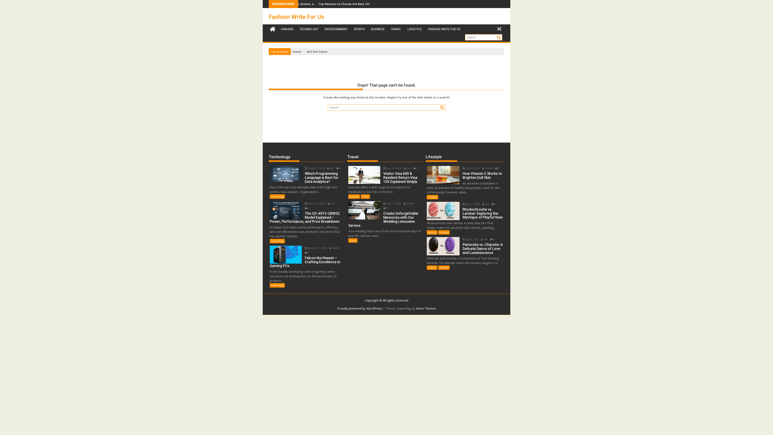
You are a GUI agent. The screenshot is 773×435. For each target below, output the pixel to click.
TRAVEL (396, 29)
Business (377, 29)
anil (331, 168)
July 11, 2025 (472, 204)
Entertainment (336, 29)
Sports (359, 29)
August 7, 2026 (316, 168)
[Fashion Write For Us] (272, 28)
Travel (365, 196)
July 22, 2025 (472, 168)
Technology (309, 29)
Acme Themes (426, 308)
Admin (335, 248)
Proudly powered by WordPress (359, 308)
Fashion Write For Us (296, 16)
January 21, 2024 (317, 248)
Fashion (287, 29)
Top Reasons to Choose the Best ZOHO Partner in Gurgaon (335, 4)
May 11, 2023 (393, 203)
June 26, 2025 (394, 168)
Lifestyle (415, 29)
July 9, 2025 (471, 239)
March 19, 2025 (316, 203)
